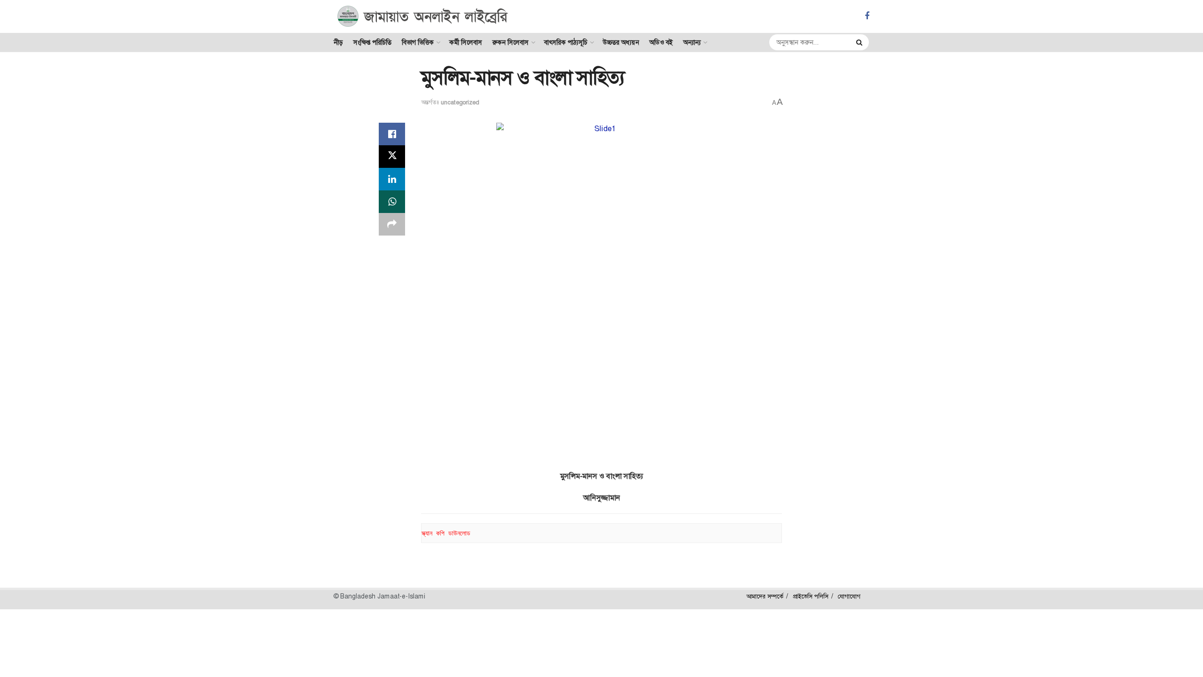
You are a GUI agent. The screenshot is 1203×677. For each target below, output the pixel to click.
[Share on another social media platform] (392, 224)
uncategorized (460, 102)
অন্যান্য (692, 42)
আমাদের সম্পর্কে (764, 596)
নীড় (338, 42)
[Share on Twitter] (392, 156)
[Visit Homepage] (423, 16)
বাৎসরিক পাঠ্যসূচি (565, 42)
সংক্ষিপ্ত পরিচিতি (372, 42)
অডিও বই (661, 42)
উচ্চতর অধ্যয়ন (621, 42)
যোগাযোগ (849, 596)
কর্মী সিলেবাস (465, 42)
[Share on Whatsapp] (392, 201)
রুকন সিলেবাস (510, 42)
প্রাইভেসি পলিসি (810, 596)
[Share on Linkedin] (392, 179)
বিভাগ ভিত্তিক (418, 42)
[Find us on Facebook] (867, 16)
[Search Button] (860, 42)
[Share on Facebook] (392, 134)
